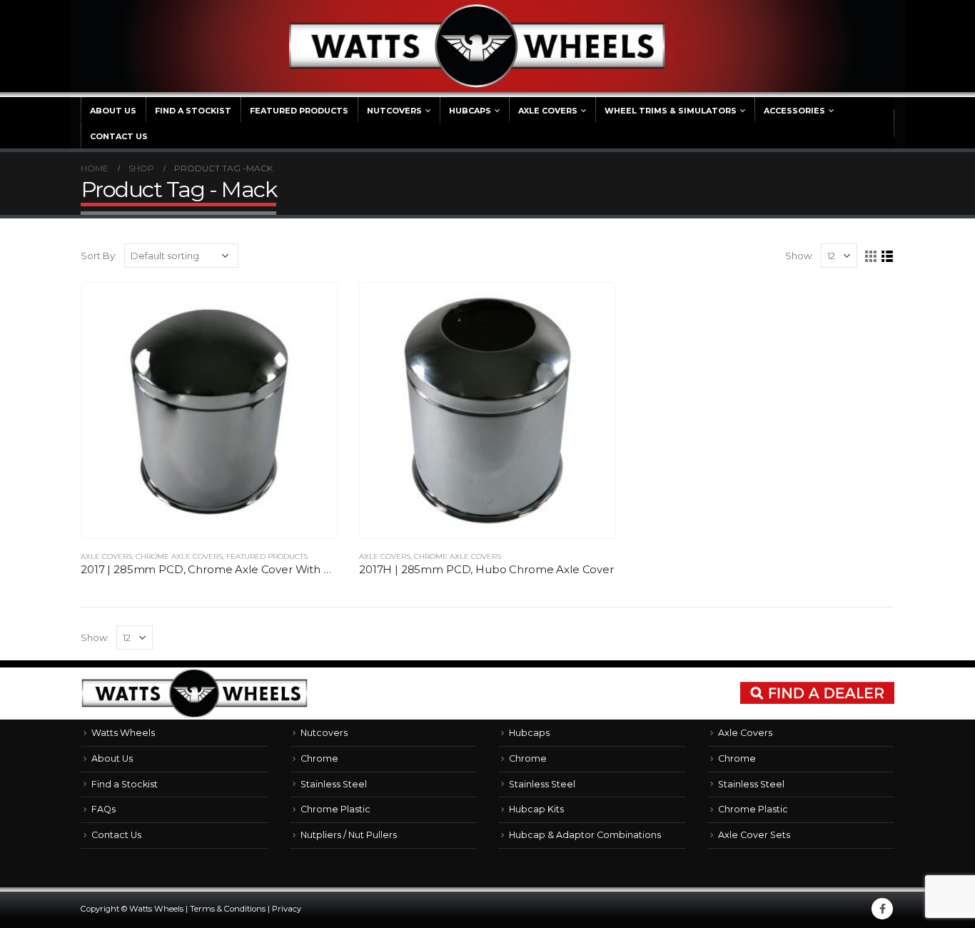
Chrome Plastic (335, 809)
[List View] (887, 256)
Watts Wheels (123, 732)
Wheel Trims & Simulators (671, 111)
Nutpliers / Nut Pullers (348, 834)
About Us (113, 111)
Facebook (882, 908)
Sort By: (99, 255)
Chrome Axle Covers (179, 556)
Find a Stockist (193, 111)
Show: (799, 255)
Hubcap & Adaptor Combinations (585, 834)
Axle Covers (547, 111)
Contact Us (119, 136)
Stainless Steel (333, 784)
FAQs (103, 809)
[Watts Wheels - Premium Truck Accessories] (477, 46)
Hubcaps (470, 111)
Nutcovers (394, 111)
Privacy (286, 909)
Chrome (319, 758)
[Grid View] (871, 256)
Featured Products (299, 111)
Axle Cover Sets (754, 834)
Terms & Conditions (228, 909)
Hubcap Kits (536, 809)
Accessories (794, 111)
